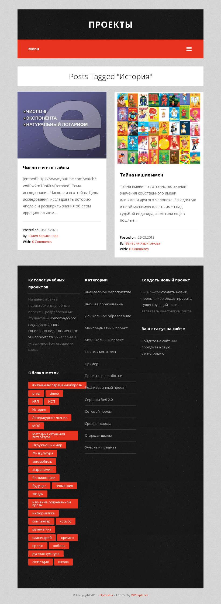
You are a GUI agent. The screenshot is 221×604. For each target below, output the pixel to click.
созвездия (40, 562)
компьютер (41, 521)
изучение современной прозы (51, 503)
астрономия (42, 469)
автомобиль (42, 461)
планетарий (42, 537)
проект (37, 545)
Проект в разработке (103, 375)
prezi (36, 393)
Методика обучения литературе (48, 435)
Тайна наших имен (141, 175)
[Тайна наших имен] (159, 129)
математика (41, 529)
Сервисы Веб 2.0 (99, 399)
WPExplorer (139, 595)
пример (67, 537)
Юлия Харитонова (43, 236)
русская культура (46, 554)
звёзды (37, 494)
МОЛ (36, 425)
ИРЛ (35, 401)
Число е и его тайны (46, 168)
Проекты (110, 24)
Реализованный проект (105, 387)
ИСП (51, 401)
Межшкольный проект (104, 339)
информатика (43, 513)
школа (63, 562)
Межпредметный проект (106, 328)
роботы (59, 545)
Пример (91, 363)
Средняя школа (98, 423)
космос (65, 521)
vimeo (54, 393)
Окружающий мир (47, 445)
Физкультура (42, 453)
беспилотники (44, 477)
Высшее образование (104, 304)
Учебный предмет (100, 447)
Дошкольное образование (108, 315)
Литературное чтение (49, 417)
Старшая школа (98, 435)
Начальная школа (100, 351)
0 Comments (42, 241)
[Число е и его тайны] (62, 125)
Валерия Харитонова (143, 243)
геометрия (64, 485)
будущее (39, 485)
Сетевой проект (99, 411)
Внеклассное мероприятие (108, 291)
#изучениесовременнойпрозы (57, 385)
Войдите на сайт (155, 340)
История (39, 409)
